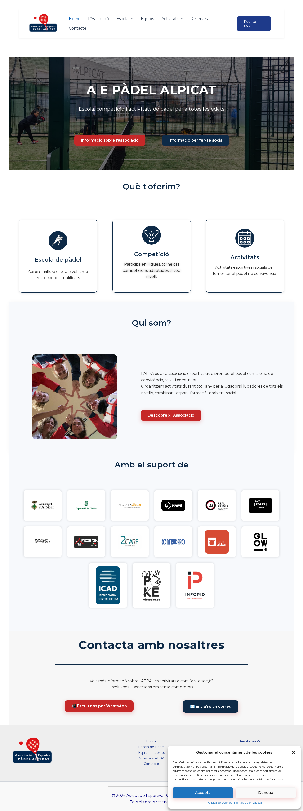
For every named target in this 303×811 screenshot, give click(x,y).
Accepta (202, 792)
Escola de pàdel (58, 259)
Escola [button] (122, 19)
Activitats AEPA (151, 758)
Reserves (199, 19)
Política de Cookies (219, 802)
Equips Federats (151, 753)
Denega (265, 792)
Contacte (77, 28)
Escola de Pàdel (151, 747)
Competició (151, 254)
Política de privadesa (248, 802)
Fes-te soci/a (250, 741)
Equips (147, 19)
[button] (293, 752)
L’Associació (98, 19)
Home (74, 19)
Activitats (244, 257)
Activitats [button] (169, 19)
